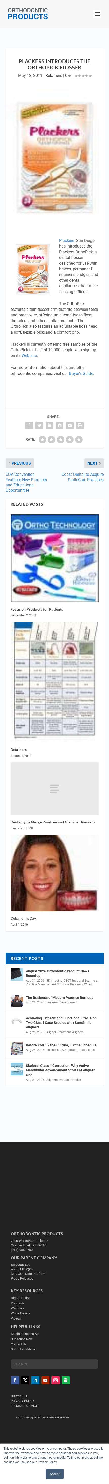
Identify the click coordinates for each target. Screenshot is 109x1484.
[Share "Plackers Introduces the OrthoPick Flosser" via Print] (80, 425)
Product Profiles (70, 1080)
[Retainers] (55, 682)
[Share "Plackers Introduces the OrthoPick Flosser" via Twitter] (39, 425)
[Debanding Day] (55, 873)
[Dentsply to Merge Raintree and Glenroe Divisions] (55, 788)
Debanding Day (23, 918)
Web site (29, 355)
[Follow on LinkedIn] (35, 1380)
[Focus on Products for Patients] (55, 558)
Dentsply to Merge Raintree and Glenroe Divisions (53, 822)
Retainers (53, 75)
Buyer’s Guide (81, 373)
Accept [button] (54, 1474)
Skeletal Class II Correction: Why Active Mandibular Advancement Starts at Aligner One (60, 1070)
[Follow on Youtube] (45, 1380)
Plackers (66, 240)
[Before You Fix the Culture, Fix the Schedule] (17, 1048)
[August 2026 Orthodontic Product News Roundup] (17, 974)
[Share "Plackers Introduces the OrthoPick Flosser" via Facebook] (29, 425)
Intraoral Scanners (84, 980)
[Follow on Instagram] (55, 1380)
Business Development (61, 1002)
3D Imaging (54, 980)
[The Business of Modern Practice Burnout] (17, 1001)
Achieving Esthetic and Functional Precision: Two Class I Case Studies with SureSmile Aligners (62, 1022)
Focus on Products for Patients (37, 609)
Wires (88, 984)
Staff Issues (87, 1050)
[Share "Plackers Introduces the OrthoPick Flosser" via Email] (70, 425)
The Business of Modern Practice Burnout (59, 998)
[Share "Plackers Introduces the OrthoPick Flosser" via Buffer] (60, 425)
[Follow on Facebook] (15, 1380)
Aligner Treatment (58, 1032)
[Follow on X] (25, 1380)
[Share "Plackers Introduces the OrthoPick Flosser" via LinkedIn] (49, 425)
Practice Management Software (47, 984)
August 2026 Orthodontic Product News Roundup (57, 973)
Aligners (77, 1032)
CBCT (67, 980)
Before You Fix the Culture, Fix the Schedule (61, 1045)
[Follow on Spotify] (66, 1380)
